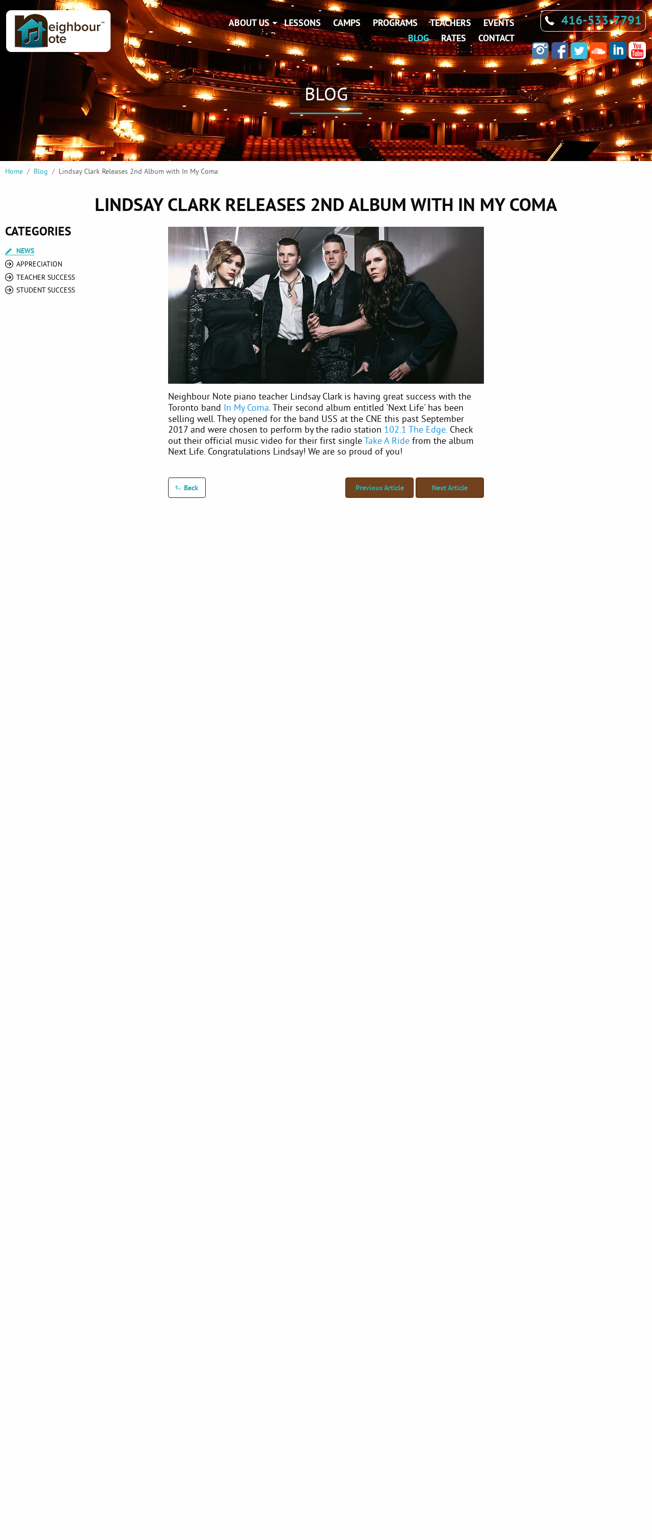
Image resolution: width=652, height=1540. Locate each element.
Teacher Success (45, 277)
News (25, 251)
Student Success (45, 290)
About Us (249, 23)
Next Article (450, 487)
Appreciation (39, 264)
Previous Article (380, 487)
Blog (418, 38)
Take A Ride (387, 440)
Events (498, 23)
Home (14, 171)
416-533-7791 (601, 20)
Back (191, 487)
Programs (395, 23)
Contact (496, 38)
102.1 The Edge (415, 429)
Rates (453, 38)
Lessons (302, 23)
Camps (347, 23)
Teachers (450, 23)
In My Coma (246, 407)
